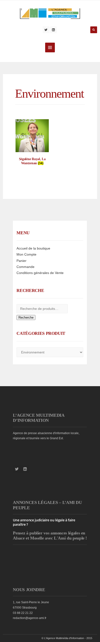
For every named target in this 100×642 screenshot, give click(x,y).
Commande (25, 267)
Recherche (25, 317)
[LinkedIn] (53, 29)
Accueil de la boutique (33, 248)
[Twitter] (46, 29)
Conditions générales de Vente (40, 273)
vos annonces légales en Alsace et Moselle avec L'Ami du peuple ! (50, 536)
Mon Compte (26, 254)
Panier (21, 261)
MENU (50, 47)
